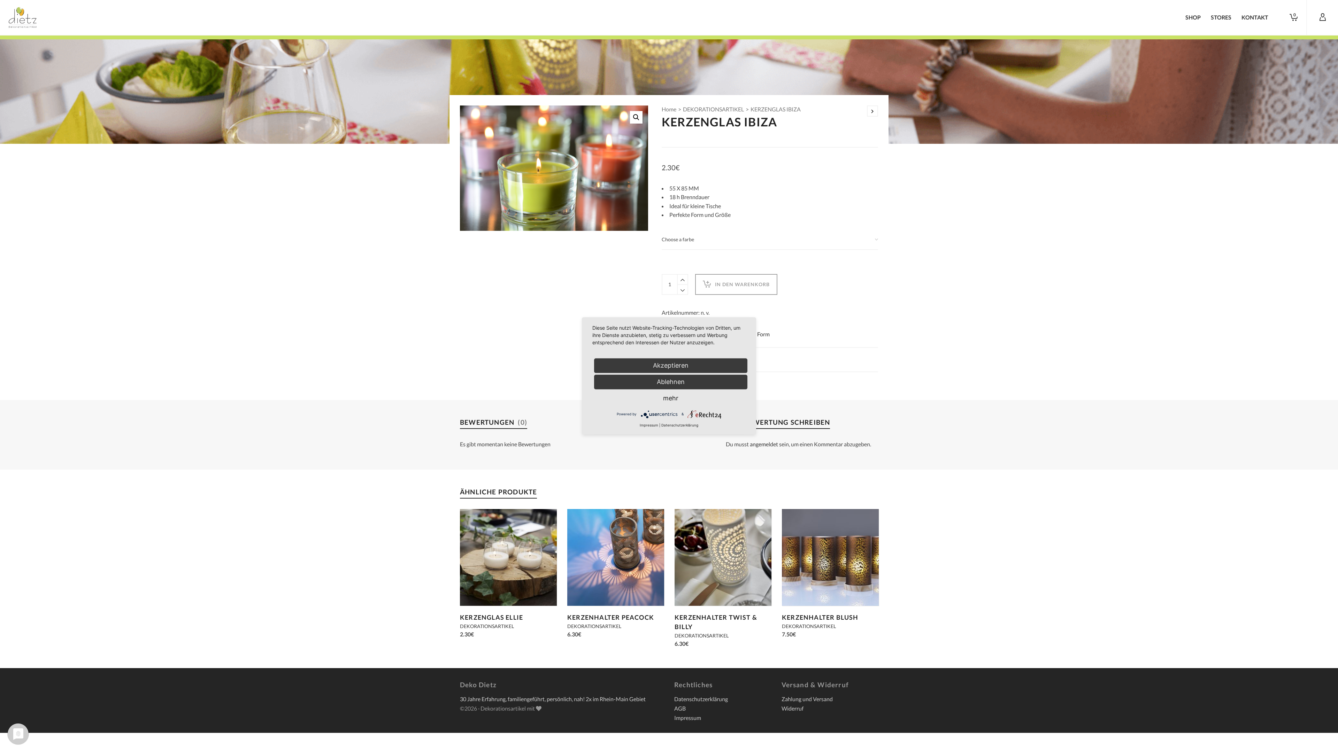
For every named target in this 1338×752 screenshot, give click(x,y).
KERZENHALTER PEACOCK (610, 617)
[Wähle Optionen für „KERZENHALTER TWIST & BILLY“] (690, 590)
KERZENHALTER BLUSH (820, 617)
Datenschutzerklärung (701, 699)
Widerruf (792, 708)
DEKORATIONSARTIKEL (713, 109)
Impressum (687, 717)
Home (669, 109)
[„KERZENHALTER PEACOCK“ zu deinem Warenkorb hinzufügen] (583, 590)
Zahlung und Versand (807, 699)
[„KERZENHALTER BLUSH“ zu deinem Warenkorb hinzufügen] (798, 590)
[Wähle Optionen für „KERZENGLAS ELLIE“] (476, 590)
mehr (670, 398)
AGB (680, 708)
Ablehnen (671, 381)
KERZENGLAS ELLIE (491, 617)
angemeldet (764, 444)
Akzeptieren (671, 365)
